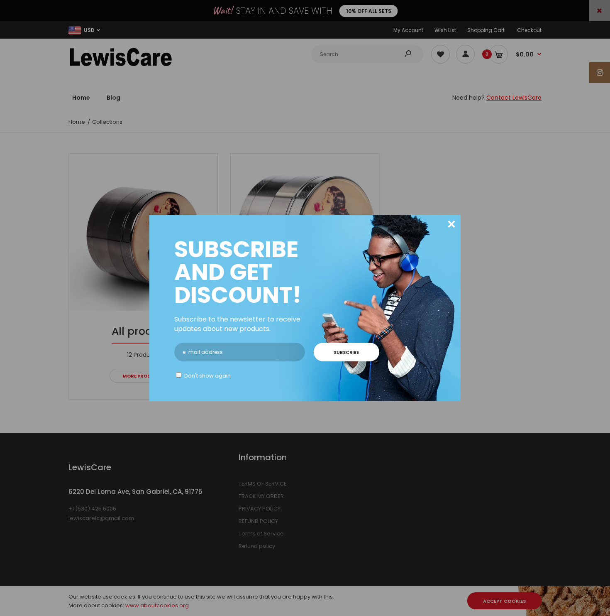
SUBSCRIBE (346, 352)
